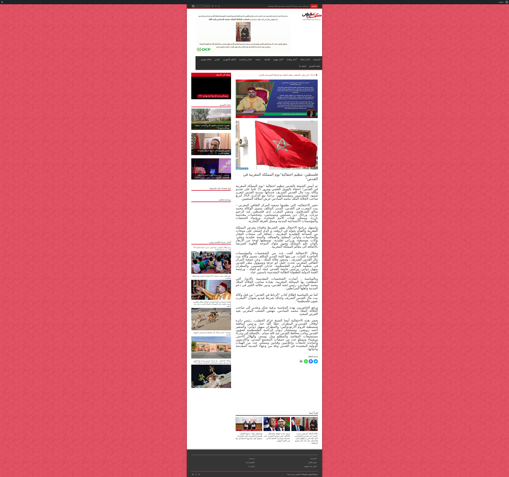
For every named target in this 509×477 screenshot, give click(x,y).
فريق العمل (312, 462)
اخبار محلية (305, 59)
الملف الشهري (229, 59)
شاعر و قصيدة (245, 59)
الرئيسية (317, 59)
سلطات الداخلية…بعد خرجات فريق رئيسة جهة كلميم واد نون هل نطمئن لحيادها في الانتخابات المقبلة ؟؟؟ (212, 362)
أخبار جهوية (278, 59)
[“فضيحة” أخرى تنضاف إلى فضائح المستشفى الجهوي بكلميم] (211, 358)
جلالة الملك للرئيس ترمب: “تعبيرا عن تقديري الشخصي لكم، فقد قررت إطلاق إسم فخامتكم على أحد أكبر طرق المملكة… (306, 438)
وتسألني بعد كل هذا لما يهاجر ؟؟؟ (213, 96)
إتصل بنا (302, 66)
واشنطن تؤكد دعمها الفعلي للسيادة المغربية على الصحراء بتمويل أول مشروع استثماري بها (249, 435)
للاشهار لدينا (250, 462)
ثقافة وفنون (206, 59)
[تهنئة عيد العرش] (277, 117)
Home (313, 75)
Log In (501, 2)
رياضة (258, 59)
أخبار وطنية (292, 59)
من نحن (251, 458)
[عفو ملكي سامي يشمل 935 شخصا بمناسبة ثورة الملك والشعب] (211, 299)
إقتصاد (267, 59)
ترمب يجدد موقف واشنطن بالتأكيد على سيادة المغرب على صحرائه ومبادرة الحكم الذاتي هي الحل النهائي (277, 437)
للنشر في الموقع (311, 466)
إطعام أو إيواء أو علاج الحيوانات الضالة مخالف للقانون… (291, 6)
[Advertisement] (211, 220)
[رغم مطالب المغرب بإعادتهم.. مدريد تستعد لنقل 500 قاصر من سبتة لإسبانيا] (211, 273)
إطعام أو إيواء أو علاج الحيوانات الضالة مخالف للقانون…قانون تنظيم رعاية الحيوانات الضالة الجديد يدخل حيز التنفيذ (211, 304)
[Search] (193, 6)
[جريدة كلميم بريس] (311, 19)
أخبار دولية (305, 75)
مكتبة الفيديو (314, 66)
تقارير (217, 59)
